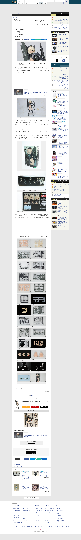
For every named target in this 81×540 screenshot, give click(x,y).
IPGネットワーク (58, 515)
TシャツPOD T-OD (39, 510)
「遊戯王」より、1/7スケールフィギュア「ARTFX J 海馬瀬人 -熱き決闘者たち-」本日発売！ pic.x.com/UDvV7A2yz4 (61, 73)
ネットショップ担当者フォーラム (28, 508)
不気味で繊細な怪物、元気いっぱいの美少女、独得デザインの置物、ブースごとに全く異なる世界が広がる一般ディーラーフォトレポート (62, 208)
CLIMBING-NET (38, 517)
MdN (46, 515)
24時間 (58, 182)
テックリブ (47, 520)
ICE (56, 505)
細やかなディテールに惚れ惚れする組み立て (40, 392)
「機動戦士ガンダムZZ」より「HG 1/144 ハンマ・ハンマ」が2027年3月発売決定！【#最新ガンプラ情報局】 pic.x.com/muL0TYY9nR (61, 81)
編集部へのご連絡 (37, 526)
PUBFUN (57, 512)
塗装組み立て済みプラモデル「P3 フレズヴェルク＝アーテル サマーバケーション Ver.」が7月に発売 (25, 489)
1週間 (63, 182)
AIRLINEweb (48, 506)
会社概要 (50, 526)
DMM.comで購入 (43, 406)
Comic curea (59, 508)
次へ (46, 391)
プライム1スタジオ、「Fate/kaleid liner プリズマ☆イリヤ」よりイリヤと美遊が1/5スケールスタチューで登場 (62, 160)
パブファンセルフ (59, 513)
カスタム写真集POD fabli (61, 518)
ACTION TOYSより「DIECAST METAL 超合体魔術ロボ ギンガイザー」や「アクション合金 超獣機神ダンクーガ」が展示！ (62, 224)
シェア (27, 39)
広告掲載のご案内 (30, 526)
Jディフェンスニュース (50, 508)
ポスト (18, 39)
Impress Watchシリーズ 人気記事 (60, 180)
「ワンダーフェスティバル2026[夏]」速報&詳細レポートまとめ (62, 203)
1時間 (54, 182)
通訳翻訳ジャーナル (49, 510)
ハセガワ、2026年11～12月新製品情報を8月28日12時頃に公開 (62, 147)
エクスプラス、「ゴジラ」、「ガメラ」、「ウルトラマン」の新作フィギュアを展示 (62, 226)
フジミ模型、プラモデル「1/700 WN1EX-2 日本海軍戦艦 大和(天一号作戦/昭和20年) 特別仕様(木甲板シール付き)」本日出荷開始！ (61, 20)
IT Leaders (14, 512)
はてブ (33, 39)
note (39, 39)
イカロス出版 (47, 505)
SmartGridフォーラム (26, 506)
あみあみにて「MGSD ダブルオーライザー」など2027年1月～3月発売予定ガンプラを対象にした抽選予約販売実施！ (62, 137)
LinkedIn (45, 39)
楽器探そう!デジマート (39, 508)
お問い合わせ (23, 526)
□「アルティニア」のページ (19, 466)
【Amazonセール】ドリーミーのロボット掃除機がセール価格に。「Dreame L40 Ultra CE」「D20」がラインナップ (62, 97)
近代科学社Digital (39, 520)
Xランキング (56, 64)
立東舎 (37, 512)
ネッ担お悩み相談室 (16, 515)
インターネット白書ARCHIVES (18, 522)
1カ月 (67, 182)
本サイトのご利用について (16, 526)
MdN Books (48, 517)
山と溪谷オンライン (39, 515)
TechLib (47, 522)
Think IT (14, 506)
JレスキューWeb (49, 512)
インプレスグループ (56, 526)
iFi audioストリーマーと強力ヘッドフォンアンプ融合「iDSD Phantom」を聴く (62, 43)
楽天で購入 (35, 406)
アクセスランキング (58, 13)
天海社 (58, 506)
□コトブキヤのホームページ (19, 464)
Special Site (56, 32)
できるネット (15, 520)
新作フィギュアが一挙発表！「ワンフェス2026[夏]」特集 (61, 199)
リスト (22, 39)
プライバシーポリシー (44, 526)
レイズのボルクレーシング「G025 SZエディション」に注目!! (62, 51)
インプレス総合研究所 (16, 510)
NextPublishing (25, 520)
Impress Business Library (27, 510)
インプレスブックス (26, 518)
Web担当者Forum (16, 508)
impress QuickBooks (60, 510)
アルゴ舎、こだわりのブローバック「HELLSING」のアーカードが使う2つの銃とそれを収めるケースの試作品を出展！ (62, 219)
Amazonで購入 (26, 406)
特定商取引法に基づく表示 (65, 526)
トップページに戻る (31, 497)
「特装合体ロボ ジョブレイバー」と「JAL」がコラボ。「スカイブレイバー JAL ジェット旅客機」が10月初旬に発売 (62, 172)
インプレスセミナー (26, 512)
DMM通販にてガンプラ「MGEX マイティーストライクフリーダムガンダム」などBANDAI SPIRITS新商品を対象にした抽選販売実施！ (61, 28)
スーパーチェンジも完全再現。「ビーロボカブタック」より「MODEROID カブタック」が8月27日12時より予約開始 (62, 177)
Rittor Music (37, 505)
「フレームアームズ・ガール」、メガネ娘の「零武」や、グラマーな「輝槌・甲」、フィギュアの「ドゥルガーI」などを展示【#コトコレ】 (25, 476)
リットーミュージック (39, 506)
